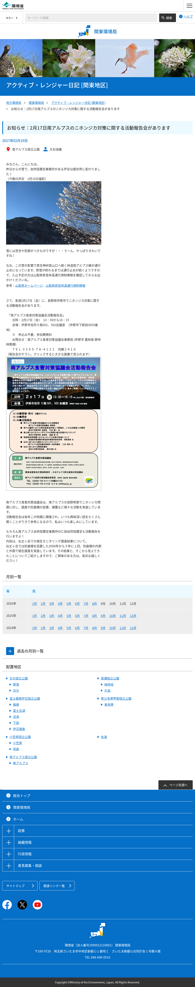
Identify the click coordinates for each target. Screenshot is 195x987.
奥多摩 (108, 704)
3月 (51, 603)
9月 (103, 615)
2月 (43, 603)
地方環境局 (13, 102)
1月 (34, 603)
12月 (133, 615)
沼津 (16, 716)
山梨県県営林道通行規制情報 (65, 285)
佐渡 (104, 736)
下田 (16, 722)
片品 (107, 690)
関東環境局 (36, 102)
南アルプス (20, 763)
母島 (16, 749)
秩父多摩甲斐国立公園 (116, 698)
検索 (169, 17)
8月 (94, 603)
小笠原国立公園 (20, 736)
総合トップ (21, 795)
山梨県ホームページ (29, 285)
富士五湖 (19, 710)
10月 (112, 615)
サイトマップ (15, 885)
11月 (123, 615)
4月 (60, 603)
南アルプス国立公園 (23, 757)
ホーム (18, 819)
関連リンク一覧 (54, 885)
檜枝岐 (108, 684)
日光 (16, 690)
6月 (77, 603)
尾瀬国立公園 (110, 678)
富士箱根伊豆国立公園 (25, 698)
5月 (68, 603)
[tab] (10, 651)
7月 (86, 603)
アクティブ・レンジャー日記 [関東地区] (78, 102)
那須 (16, 684)
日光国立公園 (19, 678)
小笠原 (17, 743)
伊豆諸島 (19, 728)
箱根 (16, 704)
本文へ (9, 18)
